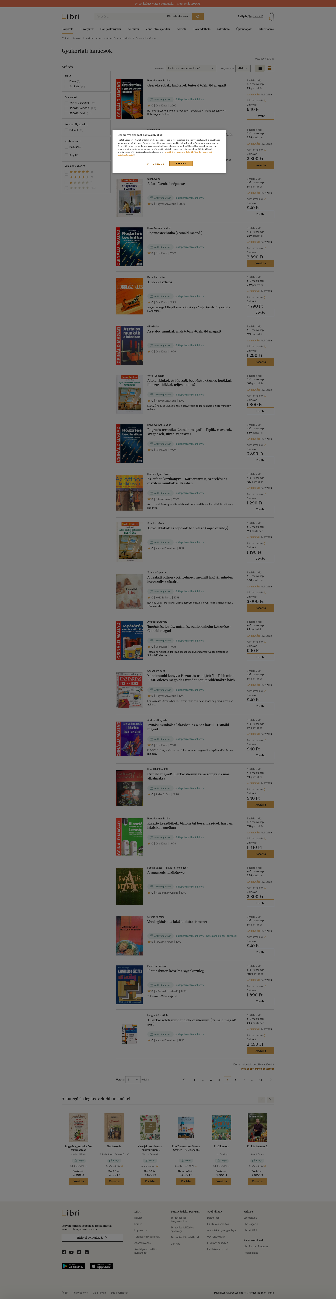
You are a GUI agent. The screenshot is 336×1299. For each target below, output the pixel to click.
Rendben (181, 163)
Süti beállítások (155, 164)
